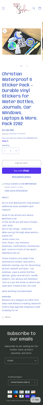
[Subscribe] (35, 361)
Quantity (6, 145)
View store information (16, 191)
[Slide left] (16, 66)
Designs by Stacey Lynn (17, 400)
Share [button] (8, 317)
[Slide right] (27, 66)
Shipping (5, 133)
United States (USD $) (20, 382)
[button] (3, 8)
